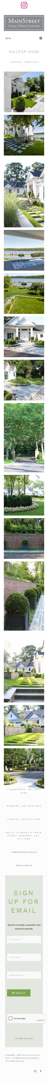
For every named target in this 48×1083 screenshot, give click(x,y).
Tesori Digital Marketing (14, 1061)
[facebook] (41, 1071)
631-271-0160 (31, 819)
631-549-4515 (31, 806)
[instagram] (35, 1071)
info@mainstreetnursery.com (24, 852)
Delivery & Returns (24, 865)
